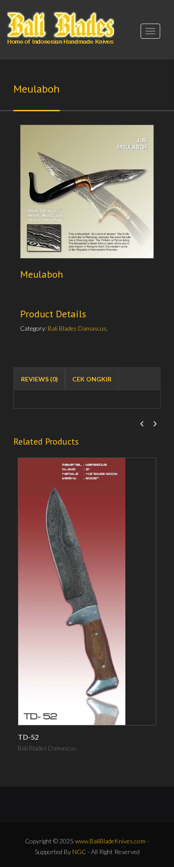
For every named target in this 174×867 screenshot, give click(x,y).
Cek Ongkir (92, 379)
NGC (79, 851)
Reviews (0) (39, 379)
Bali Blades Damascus (77, 328)
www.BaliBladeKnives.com (110, 841)
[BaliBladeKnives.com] (60, 25)
